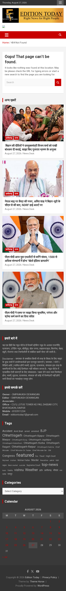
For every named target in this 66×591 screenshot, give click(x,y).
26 (24, 545)
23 (59, 539)
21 (42, 539)
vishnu (19, 470)
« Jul (4, 557)
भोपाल (55, 470)
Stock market (13, 465)
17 (6, 539)
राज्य (16, 138)
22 (50, 539)
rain (57, 460)
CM (49, 450)
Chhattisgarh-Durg (19, 440)
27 (33, 545)
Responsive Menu (60, 2)
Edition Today (32, 577)
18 (15, 539)
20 (33, 539)
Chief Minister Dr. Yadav (21, 450)
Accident (7, 431)
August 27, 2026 (13, 153)
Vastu (10, 470)
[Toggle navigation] (6, 35)
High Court (51, 456)
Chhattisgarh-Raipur (24, 446)
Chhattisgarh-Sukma (45, 447)
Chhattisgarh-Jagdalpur (40, 439)
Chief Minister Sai (39, 450)
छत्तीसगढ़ (9, 138)
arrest (27, 431)
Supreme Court (33, 465)
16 (59, 533)
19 (24, 539)
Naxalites (44, 460)
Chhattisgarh (12, 435)
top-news (50, 464)
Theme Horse (37, 581)
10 (6, 533)
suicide (22, 465)
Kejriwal (5, 460)
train (4, 470)
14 (42, 533)
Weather (31, 470)
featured (25, 455)
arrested (35, 431)
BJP (43, 431)
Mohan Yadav (24, 460)
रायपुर (10, 474)
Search (58, 82)
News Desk (28, 153)
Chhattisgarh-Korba (34, 443)
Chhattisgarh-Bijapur (34, 435)
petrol (52, 460)
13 (33, 533)
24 (6, 545)
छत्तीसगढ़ (48, 470)
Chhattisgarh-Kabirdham (12, 443)
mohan (13, 460)
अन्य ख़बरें (10, 100)
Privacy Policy (49, 577)
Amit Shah (18, 431)
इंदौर (41, 470)
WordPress (43, 585)
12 (24, 533)
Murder (35, 460)
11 (15, 533)
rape (4, 465)
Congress (8, 455)
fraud (42, 456)
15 (50, 533)
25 (15, 545)
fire (36, 456)
